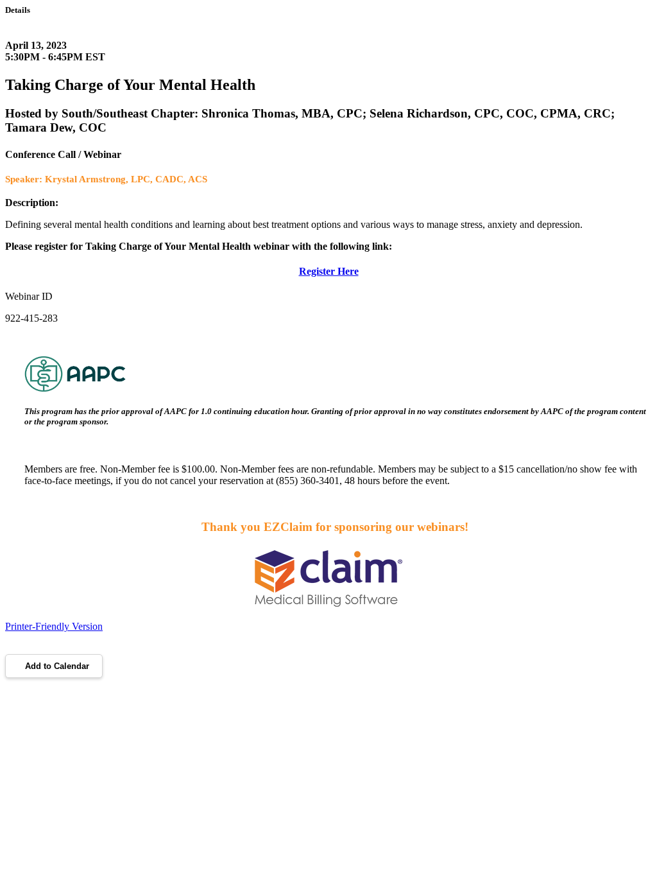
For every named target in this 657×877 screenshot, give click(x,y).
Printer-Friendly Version (54, 626)
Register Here (329, 271)
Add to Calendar (57, 666)
